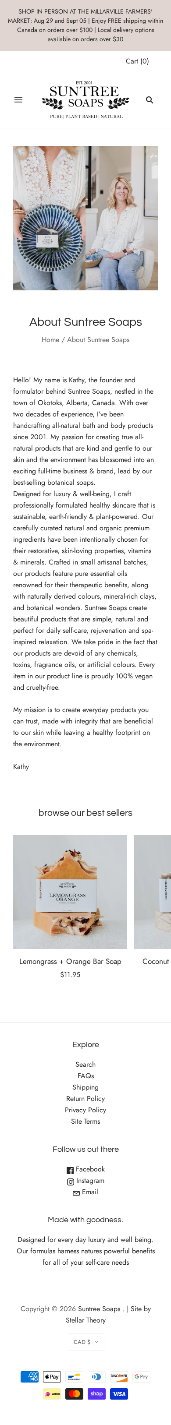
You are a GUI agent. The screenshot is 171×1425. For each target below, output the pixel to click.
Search (85, 1064)
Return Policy (85, 1098)
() (137, 61)
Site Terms (85, 1121)
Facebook (89, 1169)
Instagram (89, 1180)
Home (50, 340)
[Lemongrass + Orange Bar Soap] (70, 892)
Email (89, 1192)
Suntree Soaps (99, 1309)
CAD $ (82, 1342)
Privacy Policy (85, 1110)
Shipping (85, 1087)
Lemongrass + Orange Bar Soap (70, 961)
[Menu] (18, 100)
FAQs (86, 1076)
